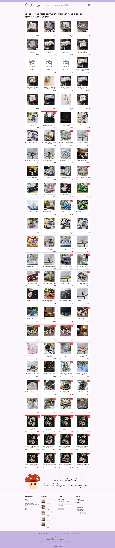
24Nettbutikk (60, 546)
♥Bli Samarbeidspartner (29, 502)
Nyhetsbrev (63, 533)
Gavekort (26, 508)
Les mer (71, 544)
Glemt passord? (71, 508)
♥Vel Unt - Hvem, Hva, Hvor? (30, 507)
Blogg (68, 533)
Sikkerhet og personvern (54, 533)
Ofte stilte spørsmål (74, 533)
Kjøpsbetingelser (44, 533)
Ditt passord (60, 503)
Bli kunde (26, 500)
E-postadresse (61, 499)
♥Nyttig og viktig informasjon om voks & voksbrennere (32, 505)
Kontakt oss (27, 509)
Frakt (38, 533)
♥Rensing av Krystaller (29, 503)
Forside (26, 9)
